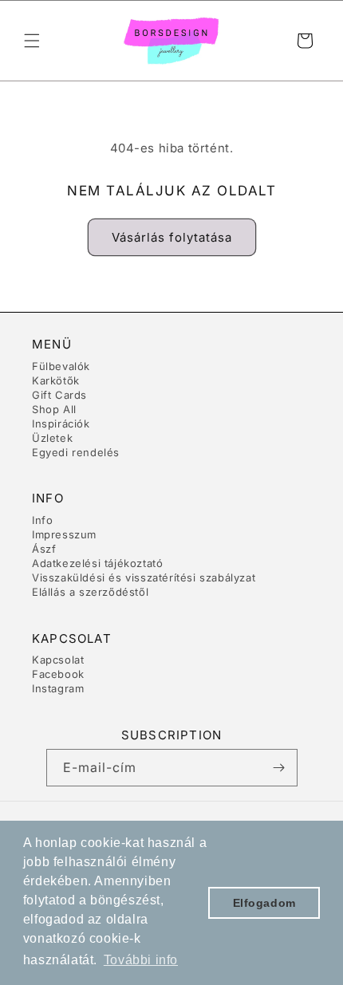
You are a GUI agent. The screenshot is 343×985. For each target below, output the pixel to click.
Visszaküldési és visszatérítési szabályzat (143, 577)
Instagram (58, 688)
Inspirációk (61, 423)
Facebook (58, 674)
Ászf (44, 548)
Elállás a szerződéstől (90, 591)
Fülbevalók (61, 366)
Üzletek (52, 437)
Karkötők (56, 380)
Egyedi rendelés (76, 452)
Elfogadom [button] (264, 902)
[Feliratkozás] (279, 767)
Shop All (54, 409)
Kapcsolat (58, 659)
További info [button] (141, 960)
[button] (31, 40)
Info (42, 520)
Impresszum (64, 534)
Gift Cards (59, 394)
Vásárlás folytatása (172, 237)
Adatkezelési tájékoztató (97, 563)
